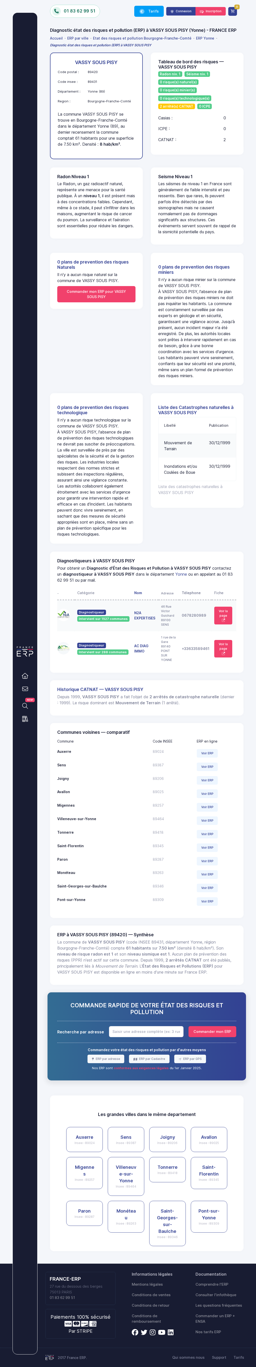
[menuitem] (57, 38)
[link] (25, 675)
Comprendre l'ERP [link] (212, 1284)
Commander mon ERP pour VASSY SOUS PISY (96, 294)
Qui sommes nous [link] (188, 1357)
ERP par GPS (192, 1059)
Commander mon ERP (212, 1031)
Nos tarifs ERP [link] (208, 1332)
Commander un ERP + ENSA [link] (215, 1319)
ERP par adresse (107, 1059)
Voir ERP (207, 753)
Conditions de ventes (151, 1295)
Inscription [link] (213, 11)
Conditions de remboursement (146, 1319)
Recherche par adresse (80, 1031)
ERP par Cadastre (151, 1059)
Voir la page (223, 613)
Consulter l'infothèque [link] (216, 1295)
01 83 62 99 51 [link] (62, 1297)
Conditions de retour (151, 1305)
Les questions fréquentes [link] (219, 1305)
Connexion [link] (183, 11)
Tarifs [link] (153, 11)
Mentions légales (147, 1284)
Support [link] (219, 1357)
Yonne (181, 574)
